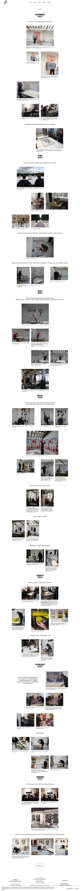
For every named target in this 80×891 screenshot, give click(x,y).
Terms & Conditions (64, 885)
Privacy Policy (64, 883)
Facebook (18, 885)
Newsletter (64, 880)
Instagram (12, 885)
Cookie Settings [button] (69, 888)
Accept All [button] (76, 888)
